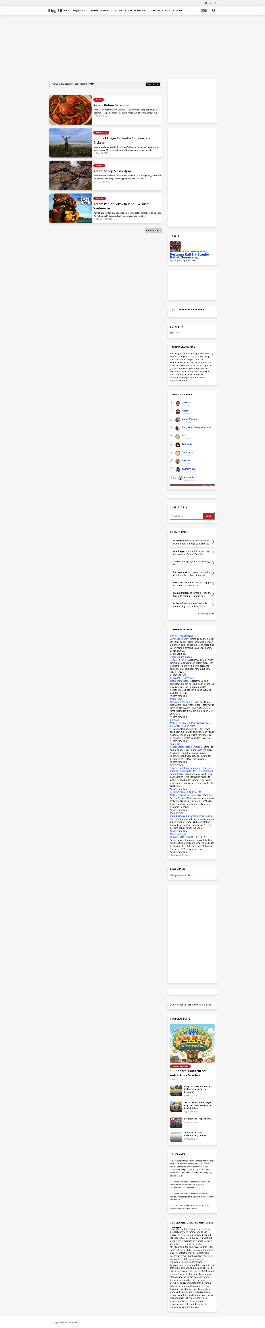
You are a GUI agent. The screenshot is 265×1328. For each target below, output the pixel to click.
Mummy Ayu (176, 812)
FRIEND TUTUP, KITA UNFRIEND (186, 836)
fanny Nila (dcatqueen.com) (196, 427)
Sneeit (212, 613)
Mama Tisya (176, 698)
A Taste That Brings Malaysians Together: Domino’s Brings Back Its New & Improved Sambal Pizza (191, 770)
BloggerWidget (208, 485)
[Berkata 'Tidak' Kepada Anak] (176, 1122)
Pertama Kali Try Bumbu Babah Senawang (189, 256)
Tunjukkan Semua (180, 855)
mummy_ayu (188, 468)
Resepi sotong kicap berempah (186, 746)
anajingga (175, 743)
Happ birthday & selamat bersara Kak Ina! (191, 815)
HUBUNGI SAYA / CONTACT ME (106, 10)
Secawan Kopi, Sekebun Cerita (185, 791)
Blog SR (55, 10)
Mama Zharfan (189, 418)
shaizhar (186, 402)
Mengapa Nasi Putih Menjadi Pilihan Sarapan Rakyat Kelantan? (198, 1089)
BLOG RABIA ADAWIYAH (182, 677)
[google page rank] (180, 875)
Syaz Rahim (176, 260)
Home (67, 10)
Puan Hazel (187, 452)
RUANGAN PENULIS (135, 10)
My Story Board (178, 834)
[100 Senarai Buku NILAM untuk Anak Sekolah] (192, 1043)
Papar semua (153, 84)
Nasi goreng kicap (179, 680)
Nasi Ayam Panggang (181, 701)
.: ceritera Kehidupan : (181, 656)
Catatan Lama (153, 230)
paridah (186, 460)
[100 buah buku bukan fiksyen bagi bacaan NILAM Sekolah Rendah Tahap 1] (176, 1106)
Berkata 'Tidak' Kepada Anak (197, 1118)
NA (183, 435)
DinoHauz (187, 443)
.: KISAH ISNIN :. (178, 659)
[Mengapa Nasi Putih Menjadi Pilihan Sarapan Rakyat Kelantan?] (176, 1090)
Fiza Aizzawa (176, 764)
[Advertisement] (122, 25)
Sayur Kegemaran (179, 638)
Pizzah (185, 410)
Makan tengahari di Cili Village (185, 794)
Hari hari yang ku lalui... (182, 635)
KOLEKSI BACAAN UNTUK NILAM (165, 10)
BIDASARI (175, 719)
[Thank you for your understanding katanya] (176, 1136)
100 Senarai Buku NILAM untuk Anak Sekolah (188, 1073)
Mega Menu (79, 10)
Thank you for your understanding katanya (195, 1134)
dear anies (189, 477)
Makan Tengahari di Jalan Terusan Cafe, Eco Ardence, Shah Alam (190, 724)
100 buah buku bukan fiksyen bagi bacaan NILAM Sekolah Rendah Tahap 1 (197, 1105)
